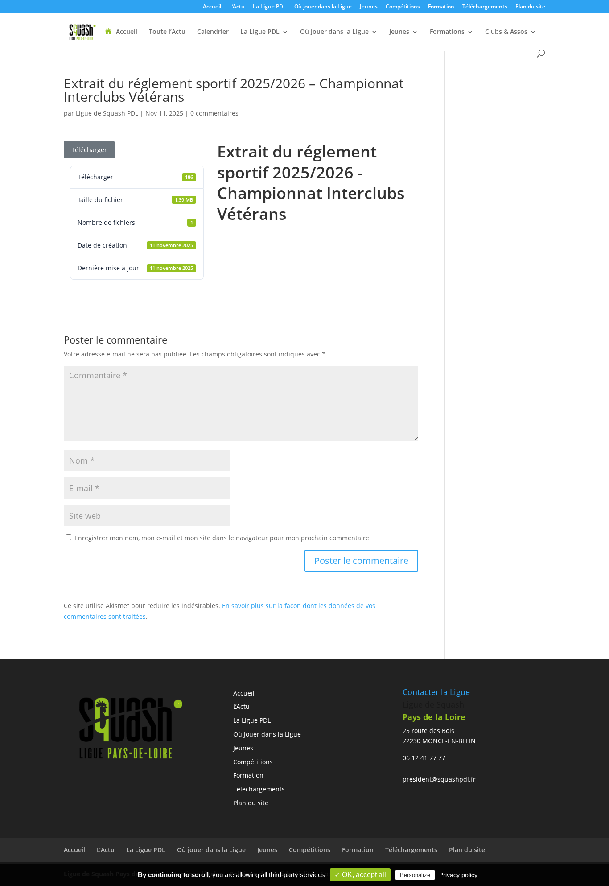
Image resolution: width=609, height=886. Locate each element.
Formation (441, 7)
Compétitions (403, 7)
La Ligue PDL (269, 7)
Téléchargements (484, 7)
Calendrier (213, 32)
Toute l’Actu (167, 32)
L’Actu (237, 7)
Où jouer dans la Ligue (323, 7)
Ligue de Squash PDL (107, 113)
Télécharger (89, 149)
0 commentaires (214, 113)
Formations (447, 32)
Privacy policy (458, 874)
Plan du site (530, 7)
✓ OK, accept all (360, 874)
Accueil (212, 7)
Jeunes (369, 7)
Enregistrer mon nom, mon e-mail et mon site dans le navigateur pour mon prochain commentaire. (222, 538)
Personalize (415, 875)
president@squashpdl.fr (439, 779)
